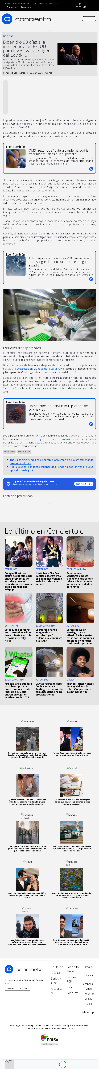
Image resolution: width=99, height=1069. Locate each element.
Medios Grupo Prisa (49, 1044)
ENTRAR (78, 3)
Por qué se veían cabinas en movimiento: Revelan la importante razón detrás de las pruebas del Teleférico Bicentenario (27, 755)
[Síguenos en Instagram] (56, 17)
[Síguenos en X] (64, 17)
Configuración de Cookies (75, 1025)
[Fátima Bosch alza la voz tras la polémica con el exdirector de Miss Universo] (71, 739)
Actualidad (10, 452)
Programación (19, 3)
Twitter (88, 989)
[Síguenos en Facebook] (60, 17)
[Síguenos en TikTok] (77, 17)
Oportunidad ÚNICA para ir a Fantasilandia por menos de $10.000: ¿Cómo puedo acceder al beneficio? (71, 895)
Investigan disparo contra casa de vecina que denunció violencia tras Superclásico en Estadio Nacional (72, 848)
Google (88, 966)
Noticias (41, 3)
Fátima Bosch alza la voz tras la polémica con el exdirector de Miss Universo (72, 754)
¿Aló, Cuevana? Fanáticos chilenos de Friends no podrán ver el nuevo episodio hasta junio (51, 468)
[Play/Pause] (62, 1064)
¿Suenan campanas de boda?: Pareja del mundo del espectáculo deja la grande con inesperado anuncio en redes (27, 801)
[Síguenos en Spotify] (72, 17)
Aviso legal (15, 1025)
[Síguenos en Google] (52, 17)
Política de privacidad (32, 1025)
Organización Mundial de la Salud (37, 368)
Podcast (71, 987)
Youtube (89, 994)
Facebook (87, 984)
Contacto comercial (17, 988)
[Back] (48, 1064)
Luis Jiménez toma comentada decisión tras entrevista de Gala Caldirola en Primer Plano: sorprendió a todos (71, 942)
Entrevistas (12, 7)
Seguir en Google (84, 484)
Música (55, 973)
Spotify (88, 998)
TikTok (88, 1003)
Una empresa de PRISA (49, 1038)
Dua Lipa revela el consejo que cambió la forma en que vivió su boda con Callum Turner (27, 895)
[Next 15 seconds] (69, 1064)
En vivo (8, 3)
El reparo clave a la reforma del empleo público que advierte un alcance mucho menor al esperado (71, 801)
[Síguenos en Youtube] (68, 17)
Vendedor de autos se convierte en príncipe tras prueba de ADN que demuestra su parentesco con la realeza (27, 942)
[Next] (76, 1064)
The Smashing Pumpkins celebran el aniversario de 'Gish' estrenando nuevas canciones (51, 461)
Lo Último (31, 3)
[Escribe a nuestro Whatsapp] (52, 21)
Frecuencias (26, 7)
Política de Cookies (53, 1025)
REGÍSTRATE (80, 7)
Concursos (53, 3)
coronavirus (25, 452)
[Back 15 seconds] (55, 1064)
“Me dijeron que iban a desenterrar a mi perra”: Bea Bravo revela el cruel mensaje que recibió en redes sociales (27, 848)
